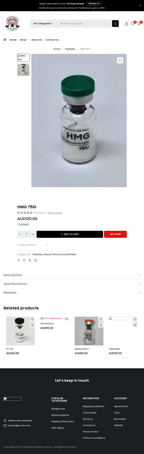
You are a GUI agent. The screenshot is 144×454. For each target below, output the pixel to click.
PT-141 (9, 349)
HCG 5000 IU (47, 323)
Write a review (54, 213)
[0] (138, 23)
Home (56, 49)
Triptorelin (114, 349)
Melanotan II (82, 349)
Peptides (70, 49)
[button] (120, 60)
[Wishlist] (132, 23)
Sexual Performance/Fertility (60, 254)
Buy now (115, 234)
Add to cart (71, 234)
